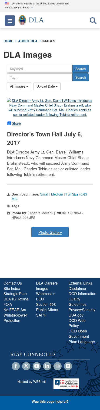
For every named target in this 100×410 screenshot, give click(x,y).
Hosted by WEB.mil (31, 381)
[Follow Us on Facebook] (16, 366)
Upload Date (46, 86)
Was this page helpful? (50, 401)
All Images (18, 86)
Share (16, 123)
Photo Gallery (50, 232)
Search (80, 68)
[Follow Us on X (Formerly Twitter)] (26, 366)
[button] (19, 7)
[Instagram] (57, 366)
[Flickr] (68, 366)
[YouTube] (37, 366)
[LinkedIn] (47, 366)
